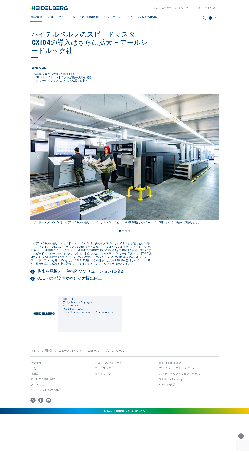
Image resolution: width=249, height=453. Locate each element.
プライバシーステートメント (176, 368)
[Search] (204, 18)
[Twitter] (33, 400)
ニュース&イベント (208, 8)
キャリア (190, 8)
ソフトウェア (112, 17)
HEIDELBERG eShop (170, 363)
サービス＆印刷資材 (86, 17)
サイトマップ (103, 374)
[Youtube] (48, 400)
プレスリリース (114, 351)
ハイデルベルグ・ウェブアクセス (179, 374)
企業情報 (36, 17)
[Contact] (216, 18)
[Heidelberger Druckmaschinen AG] (49, 8)
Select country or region (172, 379)
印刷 (50, 17)
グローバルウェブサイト (110, 363)
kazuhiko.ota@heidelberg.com (98, 312)
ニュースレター (104, 368)
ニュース (93, 351)
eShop (156, 8)
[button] (37, 157)
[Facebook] (40, 400)
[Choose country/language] (210, 18)
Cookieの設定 (167, 384)
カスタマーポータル (172, 8)
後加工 (63, 17)
